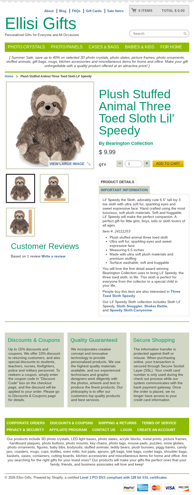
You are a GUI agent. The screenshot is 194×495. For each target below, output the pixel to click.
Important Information (124, 190)
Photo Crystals (26, 47)
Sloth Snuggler (129, 306)
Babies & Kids (139, 47)
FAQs (76, 11)
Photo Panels (67, 47)
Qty (102, 165)
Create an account (156, 430)
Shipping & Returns (117, 423)
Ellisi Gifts (41, 23)
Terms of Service (159, 423)
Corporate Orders (26, 423)
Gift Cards (94, 11)
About (49, 11)
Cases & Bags (104, 47)
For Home (171, 47)
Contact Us (103, 430)
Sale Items (115, 11)
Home (9, 76)
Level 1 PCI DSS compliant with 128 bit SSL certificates (123, 477)
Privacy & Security (25, 430)
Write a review (53, 256)
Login (126, 430)
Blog (62, 11)
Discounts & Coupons (71, 423)
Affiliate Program (68, 430)
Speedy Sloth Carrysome (131, 310)
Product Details (117, 182)
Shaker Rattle (155, 306)
